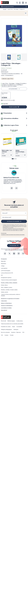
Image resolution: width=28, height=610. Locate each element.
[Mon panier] (23, 3)
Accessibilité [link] (19, 326)
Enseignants (4, 258)
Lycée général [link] (4, 268)
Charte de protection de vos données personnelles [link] (12, 323)
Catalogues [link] (15, 329)
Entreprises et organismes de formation (10, 298)
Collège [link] (2, 265)
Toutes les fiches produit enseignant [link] (9, 279)
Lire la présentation (13, 88)
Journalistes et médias (6, 307)
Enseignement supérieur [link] (6, 277)
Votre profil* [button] (4, 213)
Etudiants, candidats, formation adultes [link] (9, 289)
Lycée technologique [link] (5, 270)
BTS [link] (2, 275)
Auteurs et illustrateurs (6, 303)
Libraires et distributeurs (7, 305)
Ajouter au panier (13, 107)
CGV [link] (2, 335)
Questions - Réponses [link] (16, 332)
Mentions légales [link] (11, 320)
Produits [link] (11, 335)
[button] (14, 36)
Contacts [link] (6, 335)
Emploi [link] (13, 326)
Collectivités (4, 300)
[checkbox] (1, 224)
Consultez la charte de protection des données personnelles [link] (12, 234)
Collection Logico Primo (7, 78)
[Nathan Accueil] (5, 2)
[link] (11, 188)
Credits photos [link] (19, 320)
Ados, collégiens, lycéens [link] (6, 287)
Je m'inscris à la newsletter (13, 221)
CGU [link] (23, 332)
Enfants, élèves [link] (4, 285)
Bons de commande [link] (5, 332)
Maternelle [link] (3, 261)
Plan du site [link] (3, 320)
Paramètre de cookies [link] (6, 326)
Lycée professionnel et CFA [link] (7, 272)
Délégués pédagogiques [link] (6, 329)
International (4, 310)
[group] (9, 57)
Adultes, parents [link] (4, 292)
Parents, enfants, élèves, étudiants (9, 282)
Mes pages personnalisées (8, 6)
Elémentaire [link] (3, 263)
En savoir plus (3, 233)
